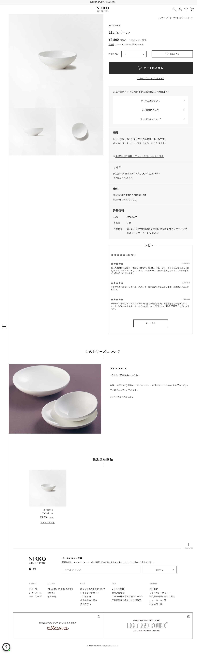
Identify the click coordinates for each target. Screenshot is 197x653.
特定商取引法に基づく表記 (162, 596)
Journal (51, 593)
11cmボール (47, 513)
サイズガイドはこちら (123, 178)
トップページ (163, 18)
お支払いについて (152, 119)
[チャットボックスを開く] (6, 647)
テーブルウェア (176, 18)
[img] (117, 264)
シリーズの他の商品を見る (121, 397)
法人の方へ (85, 604)
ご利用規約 (85, 596)
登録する (159, 570)
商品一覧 (33, 589)
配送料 (111, 44)
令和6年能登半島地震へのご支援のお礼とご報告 (140, 156)
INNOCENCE (114, 26)
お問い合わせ (118, 593)
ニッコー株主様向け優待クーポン (127, 596)
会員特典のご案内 (88, 600)
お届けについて (152, 100)
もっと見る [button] (151, 323)
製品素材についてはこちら (125, 200)
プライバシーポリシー (160, 593)
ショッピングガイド (89, 593)
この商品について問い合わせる (150, 79)
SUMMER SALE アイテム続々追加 (103, 2)
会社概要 (154, 589)
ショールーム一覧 (158, 600)
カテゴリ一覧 (35, 596)
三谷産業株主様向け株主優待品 (126, 600)
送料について (152, 110)
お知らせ (52, 596)
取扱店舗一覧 (156, 604)
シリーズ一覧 (35, 593)
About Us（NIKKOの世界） (61, 589)
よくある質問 (118, 589)
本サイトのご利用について (93, 589)
